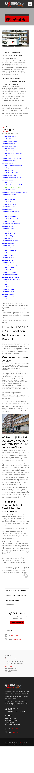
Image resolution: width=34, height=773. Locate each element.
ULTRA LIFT (21, 598)
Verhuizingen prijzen (12, 455)
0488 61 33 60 (14, 491)
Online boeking (10, 460)
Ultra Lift (10, 15)
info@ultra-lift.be (16, 494)
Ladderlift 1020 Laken (22, 68)
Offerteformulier (17, 478)
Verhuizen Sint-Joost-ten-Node (16, 446)
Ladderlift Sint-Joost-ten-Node (16, 451)
